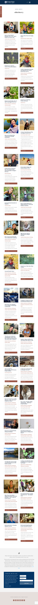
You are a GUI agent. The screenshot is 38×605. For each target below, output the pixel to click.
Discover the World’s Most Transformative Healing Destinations (10, 136)
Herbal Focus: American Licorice (10, 66)
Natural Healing (13, 404)
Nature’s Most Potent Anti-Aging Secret (27, 36)
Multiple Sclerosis (13, 529)
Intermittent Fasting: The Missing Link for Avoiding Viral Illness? (27, 431)
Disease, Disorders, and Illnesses (26, 73)
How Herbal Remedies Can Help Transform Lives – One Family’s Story (27, 494)
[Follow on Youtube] (20, 600)
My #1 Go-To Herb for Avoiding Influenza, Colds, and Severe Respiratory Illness (11, 400)
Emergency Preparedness (25, 304)
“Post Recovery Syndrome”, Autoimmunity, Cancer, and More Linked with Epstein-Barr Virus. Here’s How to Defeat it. (11, 338)
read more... (7, 49)
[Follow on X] (22, 600)
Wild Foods (27, 270)
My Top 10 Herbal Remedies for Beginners (11, 203)
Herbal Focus (7, 68)
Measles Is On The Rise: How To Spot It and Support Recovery (11, 101)
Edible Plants (23, 464)
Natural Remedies (8, 173)
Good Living (23, 169)
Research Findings (24, 74)
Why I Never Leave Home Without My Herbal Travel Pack (11, 497)
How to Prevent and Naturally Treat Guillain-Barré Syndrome (11, 237)
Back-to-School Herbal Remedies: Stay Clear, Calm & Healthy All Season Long (10, 36)
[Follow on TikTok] (24, 600)
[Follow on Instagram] (18, 600)
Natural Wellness (28, 169)
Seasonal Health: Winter (9, 271)
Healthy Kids (23, 207)
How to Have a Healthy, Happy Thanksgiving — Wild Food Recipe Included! (27, 402)
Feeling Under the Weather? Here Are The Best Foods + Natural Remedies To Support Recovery (10, 170)
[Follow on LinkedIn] (16, 600)
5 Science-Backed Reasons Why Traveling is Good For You (27, 133)
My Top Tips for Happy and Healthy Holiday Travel (26, 167)
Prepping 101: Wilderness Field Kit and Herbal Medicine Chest (27, 301)
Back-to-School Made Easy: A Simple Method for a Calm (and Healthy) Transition (27, 204)
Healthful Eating (23, 237)
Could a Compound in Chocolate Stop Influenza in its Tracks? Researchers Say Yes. (27, 70)
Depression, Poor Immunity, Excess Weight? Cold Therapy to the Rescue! (10, 305)
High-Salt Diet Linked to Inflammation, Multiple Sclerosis (25, 234)
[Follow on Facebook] (13, 600)
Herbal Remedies (8, 105)
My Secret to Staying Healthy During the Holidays (10, 431)
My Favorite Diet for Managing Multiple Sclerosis (11, 526)
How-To (10, 372)
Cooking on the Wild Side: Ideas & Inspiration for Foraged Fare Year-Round (27, 462)
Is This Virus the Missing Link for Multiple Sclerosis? (26, 369)
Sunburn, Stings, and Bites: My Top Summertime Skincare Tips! (27, 340)
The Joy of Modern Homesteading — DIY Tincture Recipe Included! (10, 369)
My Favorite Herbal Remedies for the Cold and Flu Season (26, 526)
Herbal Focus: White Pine (27, 267)
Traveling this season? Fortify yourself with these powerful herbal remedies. (10, 462)
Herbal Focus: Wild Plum (25, 100)
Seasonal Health (7, 275)
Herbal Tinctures (23, 38)
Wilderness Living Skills (25, 466)
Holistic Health (29, 38)
